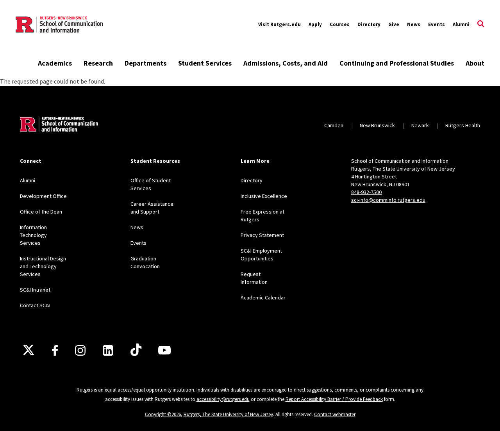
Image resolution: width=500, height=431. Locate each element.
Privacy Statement (262, 235)
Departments (145, 63)
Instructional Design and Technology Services (43, 266)
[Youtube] (164, 350)
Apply (315, 24)
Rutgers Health (462, 125)
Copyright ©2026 (163, 414)
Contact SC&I (35, 305)
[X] (28, 350)
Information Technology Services (33, 235)
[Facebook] (55, 350)
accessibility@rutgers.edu (223, 399)
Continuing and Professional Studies (396, 63)
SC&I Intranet (35, 289)
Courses (340, 24)
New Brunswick (377, 125)
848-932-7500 (366, 192)
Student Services (205, 63)
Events (436, 24)
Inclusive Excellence (264, 195)
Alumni (461, 24)
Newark (420, 125)
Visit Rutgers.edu (279, 24)
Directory (368, 24)
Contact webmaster (334, 414)
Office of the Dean (41, 211)
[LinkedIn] (108, 350)
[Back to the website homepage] (59, 24)
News (413, 24)
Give (393, 24)
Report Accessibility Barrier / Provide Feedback (334, 399)
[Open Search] (480, 24)
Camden (333, 125)
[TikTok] (135, 350)
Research (98, 63)
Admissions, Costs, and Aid (285, 63)
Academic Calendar (263, 297)
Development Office (43, 195)
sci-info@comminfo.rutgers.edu (388, 199)
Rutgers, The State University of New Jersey (228, 414)
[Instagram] (80, 350)
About (475, 63)
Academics (55, 63)
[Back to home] (59, 125)
